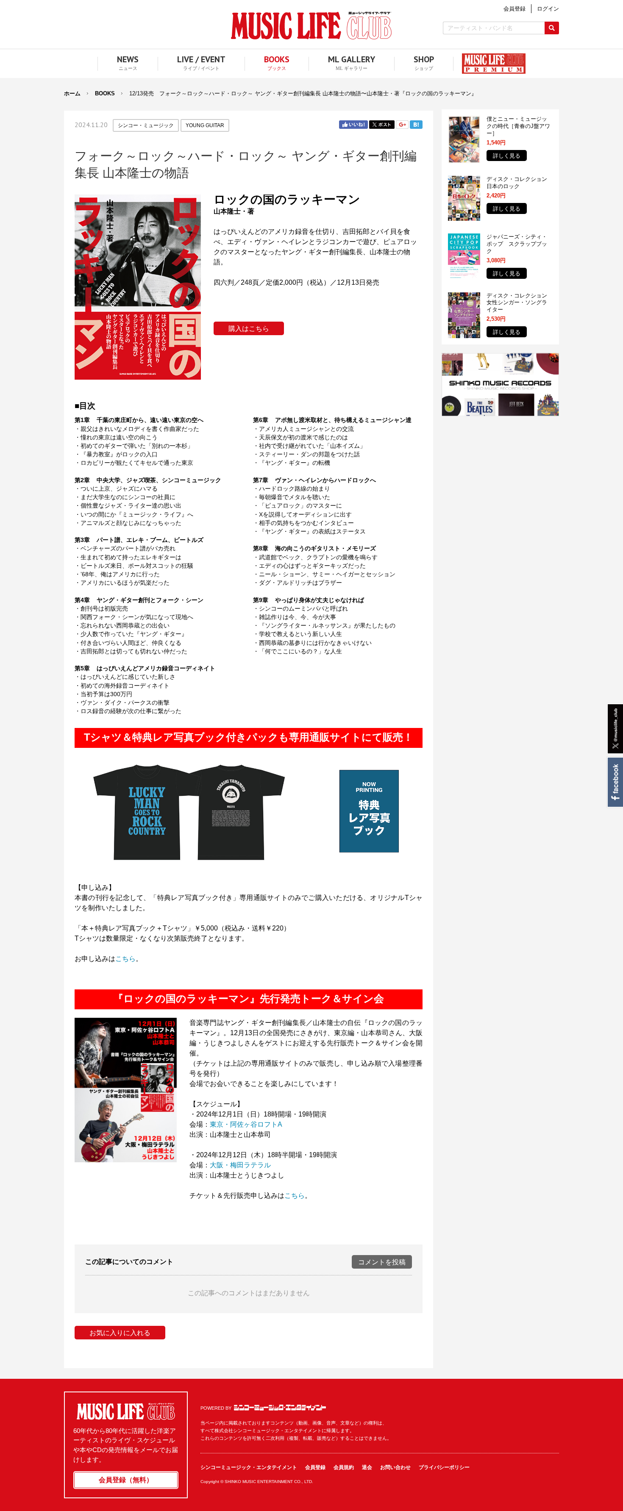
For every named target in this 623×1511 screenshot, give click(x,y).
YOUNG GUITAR (205, 125)
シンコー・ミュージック (146, 125)
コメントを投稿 (382, 1262)
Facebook (614, 782)
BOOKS (105, 93)
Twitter (382, 124)
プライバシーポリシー (444, 1467)
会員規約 (344, 1467)
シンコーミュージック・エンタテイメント (280, 1408)
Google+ (402, 124)
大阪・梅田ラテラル (240, 1165)
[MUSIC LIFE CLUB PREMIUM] (489, 63)
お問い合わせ (395, 1467)
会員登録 (315, 1467)
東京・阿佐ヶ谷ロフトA (246, 1124)
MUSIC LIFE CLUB (311, 25)
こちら (125, 958)
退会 (367, 1467)
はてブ (416, 124)
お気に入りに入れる (119, 1332)
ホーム (72, 93)
